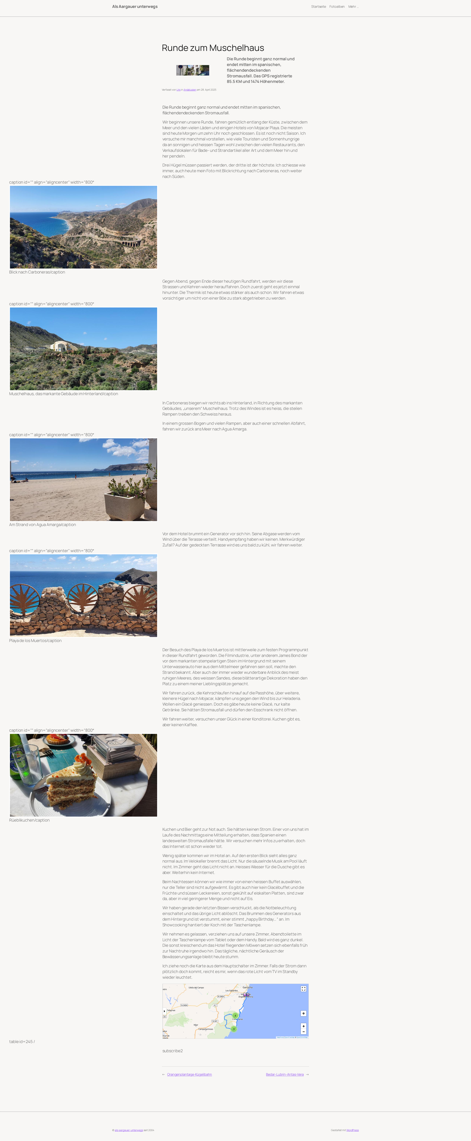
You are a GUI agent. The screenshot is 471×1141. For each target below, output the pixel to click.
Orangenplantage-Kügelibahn (189, 1074)
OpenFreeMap (290, 1037)
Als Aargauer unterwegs (134, 6)
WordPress (352, 1130)
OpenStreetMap (302, 1037)
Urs (179, 89)
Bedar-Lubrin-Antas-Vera (285, 1074)
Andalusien (190, 89)
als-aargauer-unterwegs (129, 1130)
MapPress (280, 1037)
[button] (246, 994)
